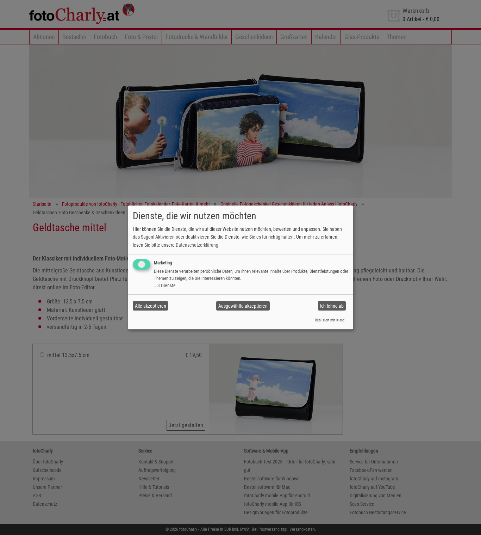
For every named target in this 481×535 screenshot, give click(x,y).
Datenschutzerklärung (197, 245)
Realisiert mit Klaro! (330, 320)
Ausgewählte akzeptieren (243, 306)
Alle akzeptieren (150, 306)
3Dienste (165, 285)
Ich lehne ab (332, 306)
